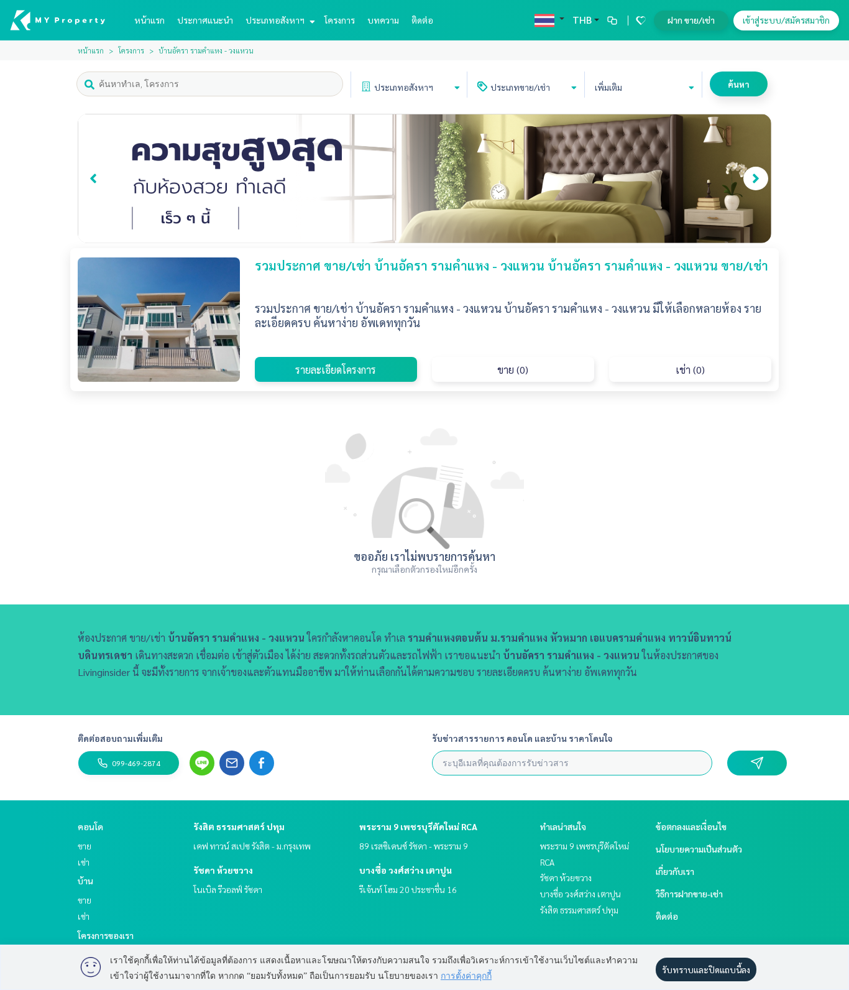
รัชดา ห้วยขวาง (223, 870)
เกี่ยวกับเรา (675, 871)
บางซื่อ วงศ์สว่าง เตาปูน (405, 870)
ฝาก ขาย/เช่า (691, 19)
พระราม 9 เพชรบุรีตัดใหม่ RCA (418, 826)
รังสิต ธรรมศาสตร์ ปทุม (239, 826)
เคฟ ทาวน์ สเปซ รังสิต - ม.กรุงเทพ (252, 845)
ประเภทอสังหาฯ (276, 19)
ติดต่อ (422, 19)
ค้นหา (739, 84)
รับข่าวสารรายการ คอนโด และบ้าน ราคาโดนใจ (522, 738)
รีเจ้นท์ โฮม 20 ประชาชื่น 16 (408, 889)
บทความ (383, 19)
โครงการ (339, 19)
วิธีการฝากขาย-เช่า (689, 893)
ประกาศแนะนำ (205, 19)
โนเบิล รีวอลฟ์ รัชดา (227, 889)
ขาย (84, 845)
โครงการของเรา (106, 935)
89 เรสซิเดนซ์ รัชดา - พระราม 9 (413, 845)
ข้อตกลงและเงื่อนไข (691, 826)
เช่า (83, 861)
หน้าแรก (149, 19)
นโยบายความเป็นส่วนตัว (699, 848)
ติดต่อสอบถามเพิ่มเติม (120, 738)
